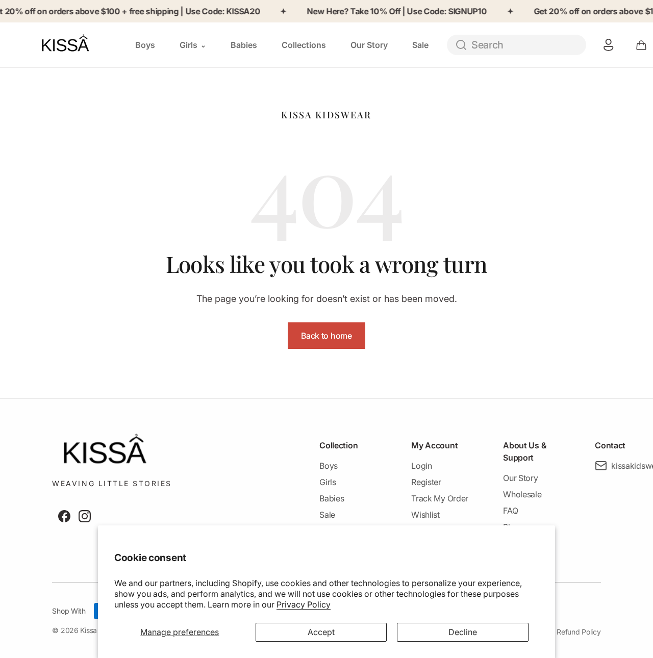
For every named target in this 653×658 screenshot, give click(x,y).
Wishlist (425, 515)
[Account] (608, 45)
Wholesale (522, 494)
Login (421, 466)
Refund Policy (578, 631)
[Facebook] (64, 516)
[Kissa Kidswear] (76, 45)
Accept (321, 632)
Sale (327, 515)
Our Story (520, 478)
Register (426, 482)
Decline (462, 632)
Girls (327, 482)
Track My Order (439, 498)
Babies (331, 498)
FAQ (510, 510)
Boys (328, 466)
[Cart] (641, 45)
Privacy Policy (304, 604)
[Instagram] (85, 516)
